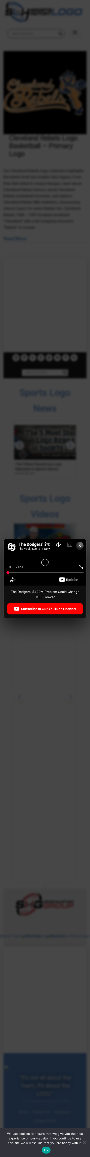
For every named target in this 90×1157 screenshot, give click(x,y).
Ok (46, 1150)
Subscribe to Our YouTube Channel (48, 609)
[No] (84, 1142)
